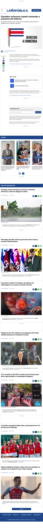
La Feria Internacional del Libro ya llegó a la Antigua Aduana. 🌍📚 (23, 168)
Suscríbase (37, 515)
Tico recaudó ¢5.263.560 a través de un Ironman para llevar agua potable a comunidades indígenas (20, 375)
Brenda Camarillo (5, 288)
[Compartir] (3, 71)
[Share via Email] (3, 68)
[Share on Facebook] (3, 61)
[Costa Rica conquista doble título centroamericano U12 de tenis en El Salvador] (21, 446)
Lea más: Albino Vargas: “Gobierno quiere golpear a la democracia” (21, 63)
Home (2, 13)
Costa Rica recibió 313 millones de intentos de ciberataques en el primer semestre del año (17, 284)
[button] (36, 10)
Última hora (5, 13)
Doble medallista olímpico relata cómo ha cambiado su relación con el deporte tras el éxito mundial (20, 468)
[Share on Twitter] (3, 63)
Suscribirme (38, 112)
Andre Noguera (5, 195)
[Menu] (2, 10)
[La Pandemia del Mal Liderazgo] (12, 86)
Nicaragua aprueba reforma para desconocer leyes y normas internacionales (19, 240)
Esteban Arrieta (5, 338)
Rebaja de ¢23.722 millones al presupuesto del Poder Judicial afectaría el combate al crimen (20, 334)
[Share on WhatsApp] (3, 66)
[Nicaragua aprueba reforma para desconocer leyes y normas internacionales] (21, 260)
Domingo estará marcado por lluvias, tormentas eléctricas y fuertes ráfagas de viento (18, 190)
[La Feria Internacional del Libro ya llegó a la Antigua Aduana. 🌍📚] (23, 153)
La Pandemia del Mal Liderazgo (21, 85)
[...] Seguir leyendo (30, 226)
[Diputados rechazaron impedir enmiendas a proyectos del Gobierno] (21, 37)
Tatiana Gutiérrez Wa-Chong (10, 50)
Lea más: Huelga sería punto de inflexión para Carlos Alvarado (20, 95)
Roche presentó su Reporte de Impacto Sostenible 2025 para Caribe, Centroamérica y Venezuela (8, 168)
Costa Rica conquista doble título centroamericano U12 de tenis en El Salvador (20, 426)
